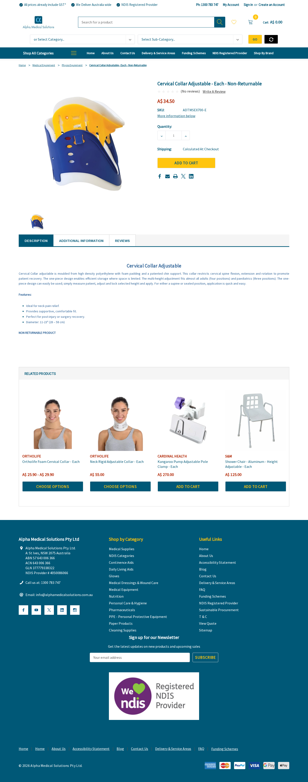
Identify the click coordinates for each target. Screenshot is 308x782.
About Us (59, 748)
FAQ (201, 748)
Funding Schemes (224, 749)
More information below (176, 116)
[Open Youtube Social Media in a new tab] (36, 610)
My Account (231, 4)
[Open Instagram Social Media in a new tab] (75, 610)
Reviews (122, 241)
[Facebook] (159, 176)
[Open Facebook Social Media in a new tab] (23, 610)
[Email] (167, 176)
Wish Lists (234, 22)
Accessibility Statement (91, 748)
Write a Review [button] (214, 91)
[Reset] (271, 39)
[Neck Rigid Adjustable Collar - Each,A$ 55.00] (120, 420)
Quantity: (164, 126)
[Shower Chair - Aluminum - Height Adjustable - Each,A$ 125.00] (255, 420)
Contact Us (139, 748)
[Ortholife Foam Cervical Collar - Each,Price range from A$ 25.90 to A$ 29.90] (52, 420)
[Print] (175, 176)
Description (36, 241)
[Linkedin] (191, 176)
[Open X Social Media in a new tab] (49, 610)
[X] (183, 176)
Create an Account (272, 4)
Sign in (248, 4)
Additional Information (81, 241)
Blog (120, 748)
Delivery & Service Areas (173, 748)
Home (23, 748)
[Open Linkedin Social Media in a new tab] (62, 610)
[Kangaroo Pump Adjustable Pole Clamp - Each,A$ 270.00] (188, 420)
